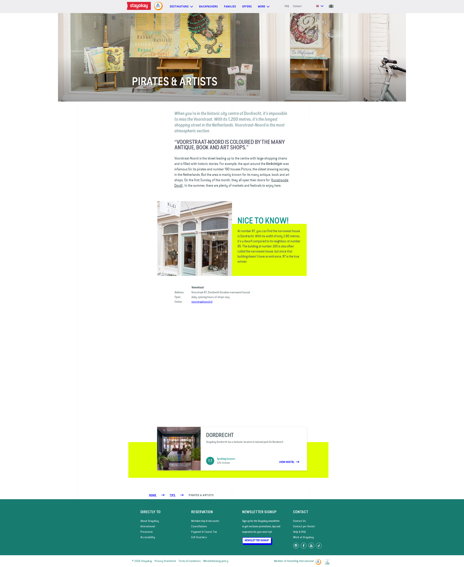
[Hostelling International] (319, 560)
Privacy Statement (165, 561)
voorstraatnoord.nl (201, 302)
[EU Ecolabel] (328, 560)
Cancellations (199, 526)
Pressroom (146, 532)
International (147, 526)
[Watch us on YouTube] (311, 546)
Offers (247, 6)
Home (153, 495)
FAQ (287, 6)
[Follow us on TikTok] (319, 546)
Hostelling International (300, 561)
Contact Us (299, 521)
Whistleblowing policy (215, 561)
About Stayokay (149, 521)
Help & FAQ (299, 532)
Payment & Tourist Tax (204, 532)
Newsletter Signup (257, 540)
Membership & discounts (205, 521)
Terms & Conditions (190, 561)
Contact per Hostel (304, 526)
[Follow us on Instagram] (296, 546)
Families (230, 6)
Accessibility (147, 537)
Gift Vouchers (199, 537)
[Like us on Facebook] (303, 546)
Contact (297, 6)
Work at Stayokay (303, 537)
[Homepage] (139, 6)
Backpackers (208, 6)
